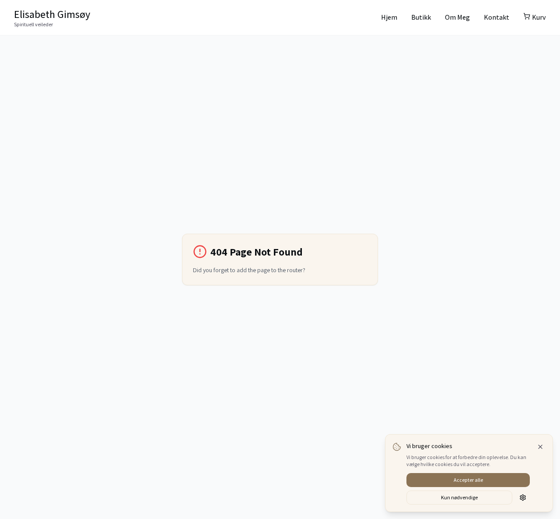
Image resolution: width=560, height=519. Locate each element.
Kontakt (496, 17)
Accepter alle (468, 480)
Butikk (421, 17)
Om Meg (457, 17)
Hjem (389, 17)
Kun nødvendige (459, 497)
